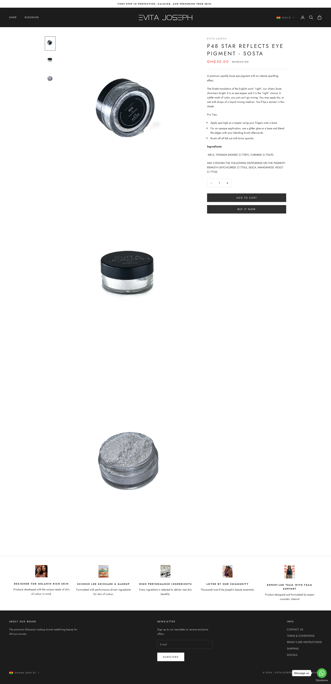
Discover (32, 17)
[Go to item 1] (50, 43)
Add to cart (246, 198)
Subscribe (171, 657)
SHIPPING (293, 648)
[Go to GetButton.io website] (322, 680)
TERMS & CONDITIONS (301, 636)
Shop (13, 17)
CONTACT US (295, 629)
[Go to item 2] (50, 61)
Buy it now (247, 209)
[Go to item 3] (50, 78)
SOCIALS (292, 655)
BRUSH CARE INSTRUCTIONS (304, 642)
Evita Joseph (217, 38)
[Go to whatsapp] (322, 673)
